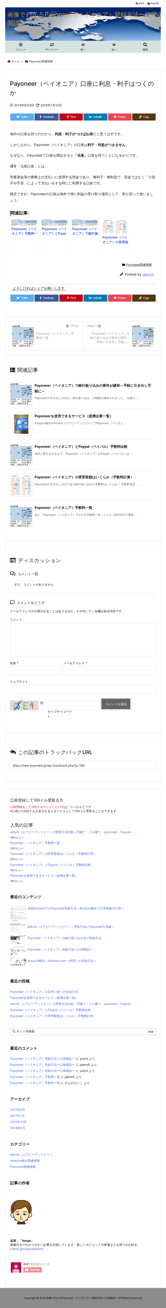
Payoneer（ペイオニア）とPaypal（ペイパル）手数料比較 (81, 446)
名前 (14, 663)
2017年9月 (17, 1110)
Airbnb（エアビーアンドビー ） (32, 1154)
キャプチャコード (60, 711)
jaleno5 (148, 274)
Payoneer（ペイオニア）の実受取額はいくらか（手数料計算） (84, 477)
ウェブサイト (19, 681)
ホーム (15, 61)
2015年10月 (18, 1122)
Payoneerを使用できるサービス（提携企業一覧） (74, 416)
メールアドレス (75, 663)
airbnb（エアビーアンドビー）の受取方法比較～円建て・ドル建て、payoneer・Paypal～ (71, 832)
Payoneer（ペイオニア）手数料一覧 (63, 507)
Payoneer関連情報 (41, 61)
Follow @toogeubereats (26, 1249)
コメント (16, 619)
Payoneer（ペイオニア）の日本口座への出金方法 (44, 991)
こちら (71, 807)
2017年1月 (17, 1116)
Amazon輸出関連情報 (25, 1160)
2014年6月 (17, 1128)
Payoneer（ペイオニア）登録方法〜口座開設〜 (42, 1058)
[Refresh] (42, 703)
